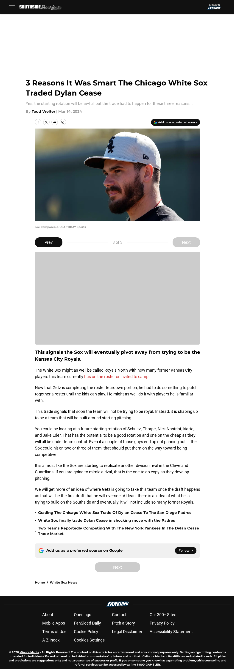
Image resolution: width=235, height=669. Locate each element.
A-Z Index (51, 640)
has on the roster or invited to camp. (117, 376)
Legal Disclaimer (127, 631)
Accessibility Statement (171, 631)
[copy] (63, 122)
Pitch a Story (123, 623)
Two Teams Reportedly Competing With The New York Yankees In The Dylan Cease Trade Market (118, 531)
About (47, 614)
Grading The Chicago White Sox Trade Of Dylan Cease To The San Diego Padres (114, 512)
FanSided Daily (87, 623)
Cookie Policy (86, 631)
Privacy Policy (162, 623)
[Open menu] (12, 7)
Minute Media (29, 652)
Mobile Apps (53, 623)
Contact (119, 614)
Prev (49, 242)
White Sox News (63, 582)
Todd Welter (43, 111)
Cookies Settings (89, 640)
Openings (82, 614)
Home (40, 582)
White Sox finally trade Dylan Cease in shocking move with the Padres (106, 520)
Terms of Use (54, 631)
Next (186, 242)
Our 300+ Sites (163, 614)
